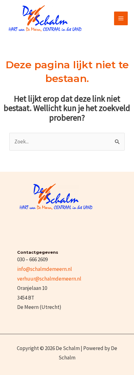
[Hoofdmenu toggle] (121, 18)
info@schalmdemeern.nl (44, 269)
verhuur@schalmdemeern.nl (49, 278)
